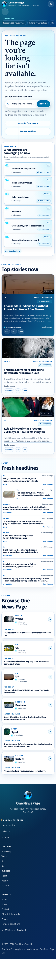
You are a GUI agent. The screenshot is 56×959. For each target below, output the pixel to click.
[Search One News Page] (51, 4)
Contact (5, 909)
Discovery (6, 851)
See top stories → (12, 251)
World (19, 619)
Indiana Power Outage (38, 23)
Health (4, 880)
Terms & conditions (10, 924)
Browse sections (28, 131)
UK (17, 648)
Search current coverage (18, 96)
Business (20, 705)
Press (4, 904)
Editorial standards (10, 914)
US (17, 677)
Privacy (5, 919)
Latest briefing (8, 825)
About (4, 899)
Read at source (48, 484)
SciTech (19, 759)
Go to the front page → (28, 123)
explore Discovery (41, 86)
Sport (14, 732)
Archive (5, 837)
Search (43, 103)
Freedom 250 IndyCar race (14, 23)
